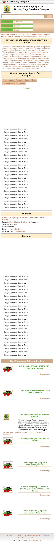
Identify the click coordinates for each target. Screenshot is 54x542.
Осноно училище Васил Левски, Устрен (35, 439)
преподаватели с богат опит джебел (24, 60)
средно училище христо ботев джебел (32, 64)
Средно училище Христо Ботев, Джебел (35, 415)
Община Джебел (20, 222)
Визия (27, 80)
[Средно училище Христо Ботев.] (10, 417)
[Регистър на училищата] (7, 9)
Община (6, 26)
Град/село (7, 30)
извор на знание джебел (26, 53)
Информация (8, 80)
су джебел (6, 66)
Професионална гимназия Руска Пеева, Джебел (35, 391)
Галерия (19, 80)
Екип (34, 80)
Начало (10, 535)
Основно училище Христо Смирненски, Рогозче (35, 463)
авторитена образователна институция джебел (21, 47)
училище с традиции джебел (27, 68)
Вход (19, 535)
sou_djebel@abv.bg (15, 229)
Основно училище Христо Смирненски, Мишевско (35, 512)
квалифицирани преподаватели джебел (25, 56)
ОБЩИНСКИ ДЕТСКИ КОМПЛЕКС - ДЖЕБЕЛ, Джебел (34, 367)
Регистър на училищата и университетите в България (19, 2)
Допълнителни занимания (14, 84)
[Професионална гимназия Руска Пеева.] (10, 393)
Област (6, 22)
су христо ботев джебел (21, 66)
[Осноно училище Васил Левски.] (10, 441)
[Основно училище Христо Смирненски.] (10, 465)
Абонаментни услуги (32, 535)
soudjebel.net (20, 231)
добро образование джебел (20, 51)
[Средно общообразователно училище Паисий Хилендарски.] (10, 489)
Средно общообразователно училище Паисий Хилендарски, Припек (34, 489)
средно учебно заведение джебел (28, 62)
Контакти (31, 537)
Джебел (9, 222)
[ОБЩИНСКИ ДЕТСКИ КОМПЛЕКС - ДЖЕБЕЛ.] (10, 369)
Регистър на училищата (32, 540)
